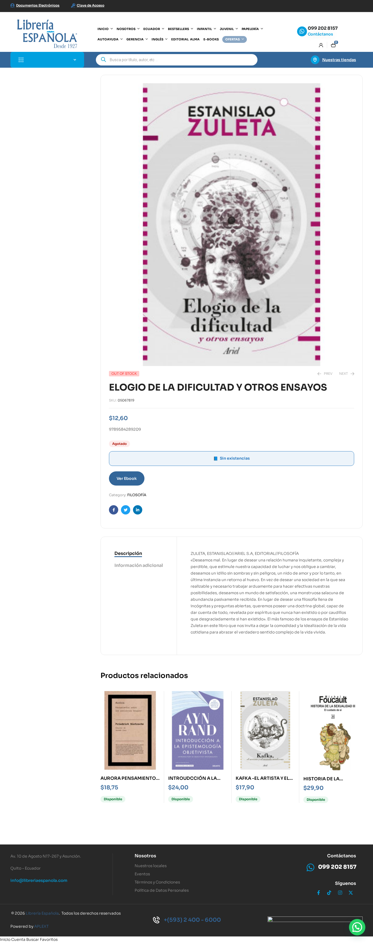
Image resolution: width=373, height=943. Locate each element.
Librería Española (42, 913)
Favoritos (49, 939)
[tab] (138, 554)
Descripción (128, 553)
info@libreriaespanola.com (38, 880)
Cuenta (18, 939)
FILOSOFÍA (136, 495)
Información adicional (138, 565)
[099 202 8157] (302, 31)
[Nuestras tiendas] (315, 59)
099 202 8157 (323, 28)
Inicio (5, 939)
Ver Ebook (127, 478)
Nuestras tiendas (339, 59)
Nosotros (145, 856)
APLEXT (41, 926)
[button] (357, 927)
